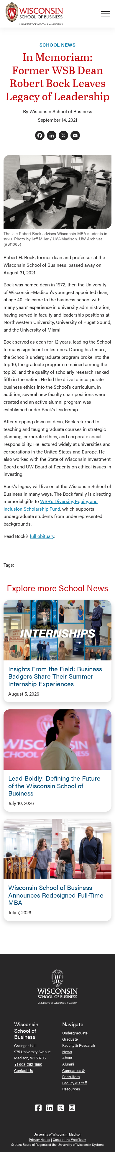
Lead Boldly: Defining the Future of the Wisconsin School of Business (54, 786)
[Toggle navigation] (108, 13)
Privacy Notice (39, 1139)
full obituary (42, 536)
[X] (63, 136)
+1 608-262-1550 (28, 1064)
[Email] (75, 136)
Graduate (70, 1039)
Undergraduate (75, 1033)
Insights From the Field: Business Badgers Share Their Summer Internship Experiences (55, 676)
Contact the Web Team (69, 1139)
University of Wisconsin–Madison (57, 1134)
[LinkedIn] (52, 136)
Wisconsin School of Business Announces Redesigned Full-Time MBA (56, 895)
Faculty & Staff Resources (74, 1086)
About (67, 1058)
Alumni (68, 1064)
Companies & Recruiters (73, 1073)
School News (57, 44)
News (67, 1051)
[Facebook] (40, 136)
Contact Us (23, 1070)
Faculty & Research (78, 1045)
